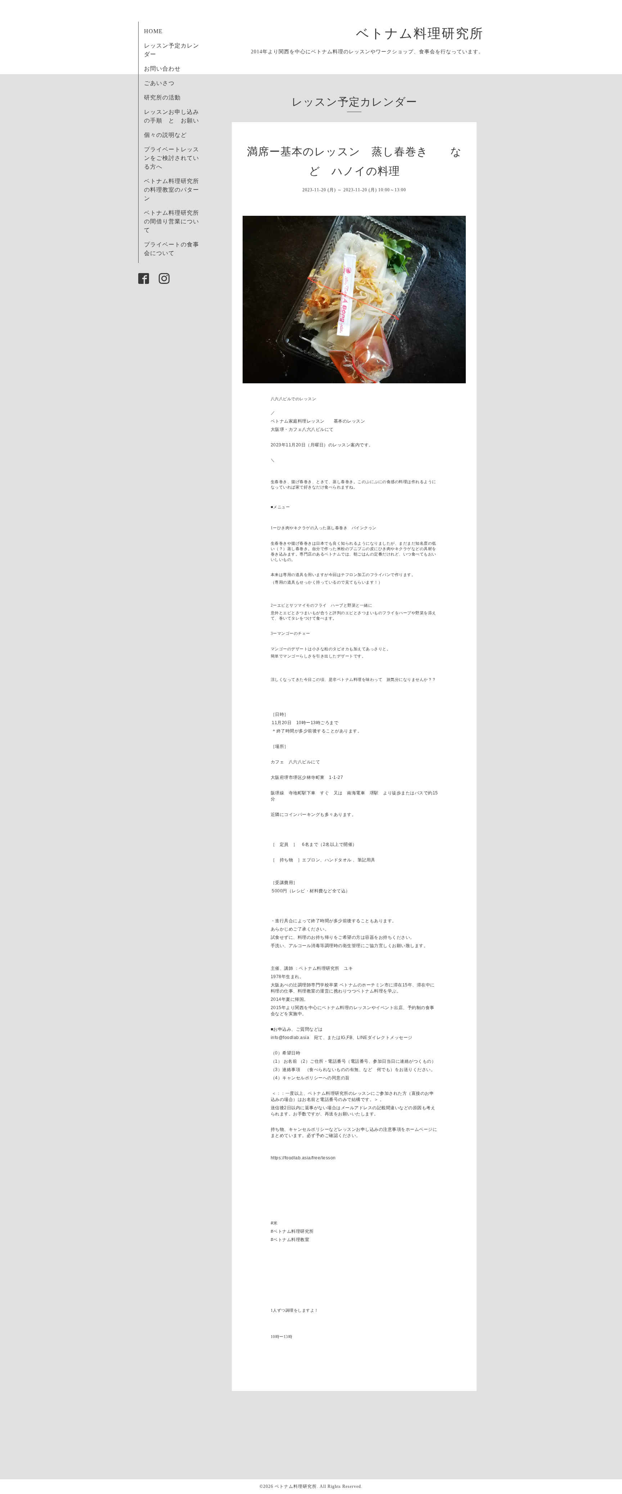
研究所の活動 (162, 97)
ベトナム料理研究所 (427, 33)
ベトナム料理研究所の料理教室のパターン (171, 189)
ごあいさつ (159, 83)
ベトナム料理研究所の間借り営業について (171, 221)
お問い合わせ (162, 69)
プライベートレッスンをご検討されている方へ (171, 158)
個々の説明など (165, 135)
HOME (153, 31)
